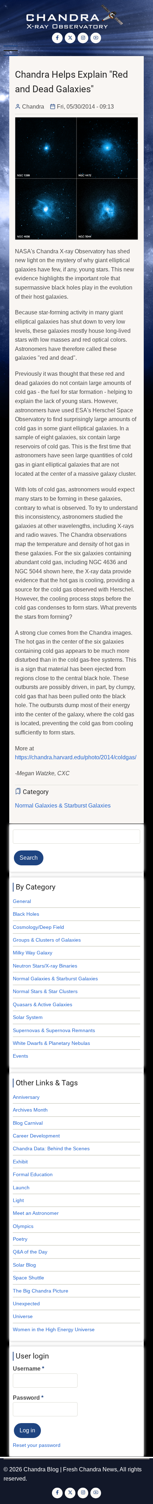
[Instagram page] (83, 38)
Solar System (28, 1017)
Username (27, 1369)
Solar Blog (24, 1265)
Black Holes (26, 914)
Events (20, 1056)
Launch (21, 1187)
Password (26, 1398)
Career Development (36, 1136)
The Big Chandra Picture (40, 1291)
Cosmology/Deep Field (38, 927)
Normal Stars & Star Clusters (45, 991)
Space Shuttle (28, 1277)
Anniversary (26, 1097)
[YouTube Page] (95, 38)
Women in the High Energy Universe (54, 1329)
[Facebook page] (57, 38)
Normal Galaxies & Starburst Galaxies (63, 806)
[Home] (76, 16)
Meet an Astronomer (36, 1213)
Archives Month (30, 1110)
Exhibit (20, 1161)
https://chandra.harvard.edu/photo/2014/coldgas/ (75, 757)
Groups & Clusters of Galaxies (47, 940)
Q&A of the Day (30, 1252)
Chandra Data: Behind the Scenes (51, 1148)
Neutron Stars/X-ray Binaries (45, 966)
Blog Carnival (28, 1123)
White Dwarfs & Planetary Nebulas (51, 1043)
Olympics (23, 1226)
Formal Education (33, 1174)
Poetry (20, 1239)
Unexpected (26, 1303)
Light (18, 1200)
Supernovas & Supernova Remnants (54, 1030)
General (22, 901)
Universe (23, 1316)
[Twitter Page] (70, 38)
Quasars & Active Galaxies (42, 1004)
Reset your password (36, 1445)
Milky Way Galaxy (32, 952)
